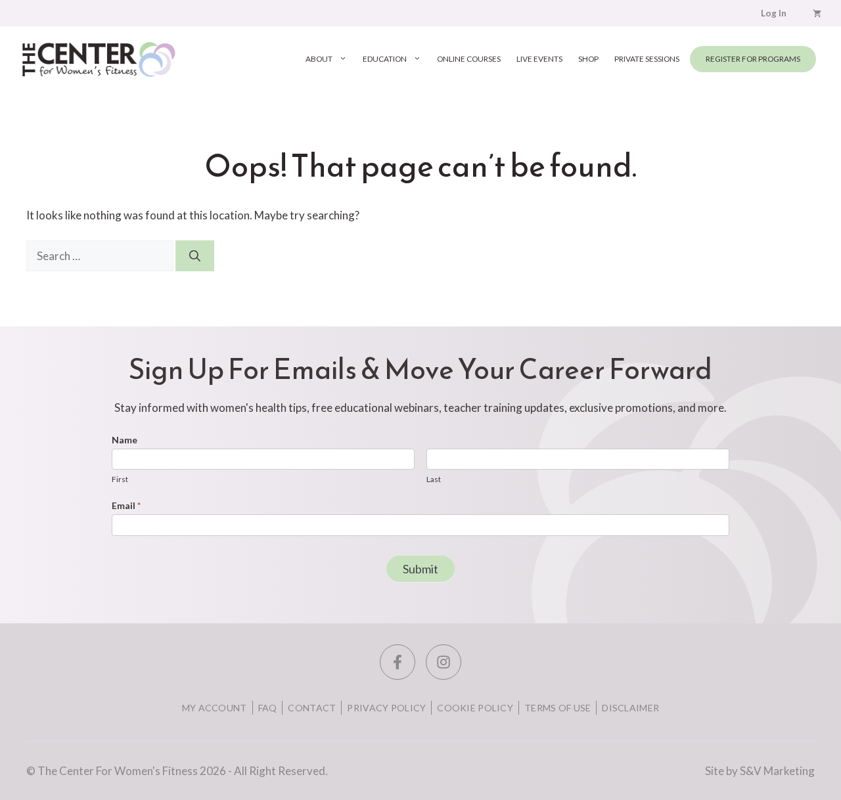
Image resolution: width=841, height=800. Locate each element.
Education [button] (385, 59)
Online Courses (469, 59)
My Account (214, 707)
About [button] (319, 59)
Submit (420, 569)
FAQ (267, 707)
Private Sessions (646, 59)
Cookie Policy (475, 707)
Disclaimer (630, 707)
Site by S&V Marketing (760, 771)
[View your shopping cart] (817, 13)
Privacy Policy (386, 707)
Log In (773, 13)
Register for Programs (753, 59)
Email (126, 505)
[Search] (194, 256)
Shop (588, 59)
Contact (312, 707)
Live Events (539, 59)
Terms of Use (557, 707)
